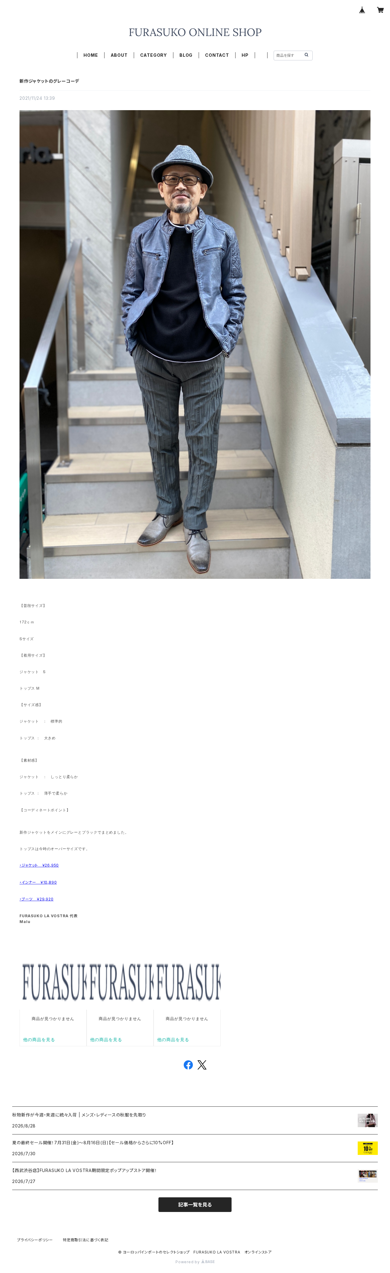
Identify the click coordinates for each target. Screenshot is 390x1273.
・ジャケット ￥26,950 (39, 865)
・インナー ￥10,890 (38, 882)
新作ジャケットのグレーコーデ (49, 81)
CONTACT (217, 55)
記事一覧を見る (195, 1205)
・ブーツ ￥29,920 (37, 899)
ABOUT (119, 55)
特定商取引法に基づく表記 (85, 1240)
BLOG (186, 55)
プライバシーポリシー (35, 1240)
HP (245, 55)
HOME (90, 55)
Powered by (188, 1262)
